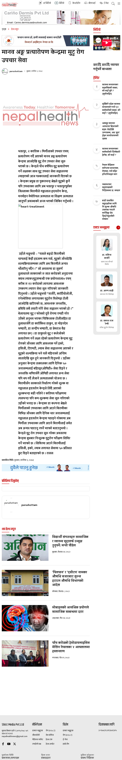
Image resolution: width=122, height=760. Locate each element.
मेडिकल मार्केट (37, 739)
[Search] (113, 3)
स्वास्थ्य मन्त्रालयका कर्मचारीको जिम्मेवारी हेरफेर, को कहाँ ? (111, 152)
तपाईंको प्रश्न (36, 743)
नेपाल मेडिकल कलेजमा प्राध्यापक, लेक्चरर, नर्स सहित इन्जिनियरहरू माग (110, 170)
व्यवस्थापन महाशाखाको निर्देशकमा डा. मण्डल (111, 187)
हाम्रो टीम (66, 743)
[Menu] (119, 3)
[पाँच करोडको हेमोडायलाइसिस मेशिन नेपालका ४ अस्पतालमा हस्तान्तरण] (25, 653)
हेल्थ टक (49, 739)
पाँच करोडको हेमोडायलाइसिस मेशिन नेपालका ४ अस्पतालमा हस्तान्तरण (71, 647)
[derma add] (61, 17)
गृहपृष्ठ (4, 29)
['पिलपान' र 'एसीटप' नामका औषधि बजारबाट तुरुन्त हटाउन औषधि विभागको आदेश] (25, 583)
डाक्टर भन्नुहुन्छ (37, 730)
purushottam (16, 71)
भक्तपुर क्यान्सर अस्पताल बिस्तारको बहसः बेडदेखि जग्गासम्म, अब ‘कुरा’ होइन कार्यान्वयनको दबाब (111, 131)
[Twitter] (14, 744)
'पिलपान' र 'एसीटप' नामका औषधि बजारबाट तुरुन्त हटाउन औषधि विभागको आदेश (69, 579)
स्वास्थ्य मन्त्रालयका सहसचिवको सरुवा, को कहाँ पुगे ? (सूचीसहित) (110, 89)
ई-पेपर (65, 739)
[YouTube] (8, 744)
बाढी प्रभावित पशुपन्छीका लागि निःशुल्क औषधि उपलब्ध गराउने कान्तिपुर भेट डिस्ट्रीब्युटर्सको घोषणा (109, 210)
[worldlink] (46, 467)
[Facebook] (3, 744)
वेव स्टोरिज (50, 735)
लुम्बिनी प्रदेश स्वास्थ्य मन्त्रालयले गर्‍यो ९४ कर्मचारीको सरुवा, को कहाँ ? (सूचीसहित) (111, 109)
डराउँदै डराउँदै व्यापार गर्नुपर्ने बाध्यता (106, 67)
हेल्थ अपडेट (50, 743)
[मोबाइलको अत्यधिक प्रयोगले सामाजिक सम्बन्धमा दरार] (25, 618)
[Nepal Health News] (10, 4)
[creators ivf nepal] (46, 40)
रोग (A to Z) (50, 730)
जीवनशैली (36, 735)
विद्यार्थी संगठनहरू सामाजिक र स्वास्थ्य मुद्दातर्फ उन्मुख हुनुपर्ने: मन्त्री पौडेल (70, 541)
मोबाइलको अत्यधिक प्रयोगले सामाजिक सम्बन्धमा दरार (70, 610)
